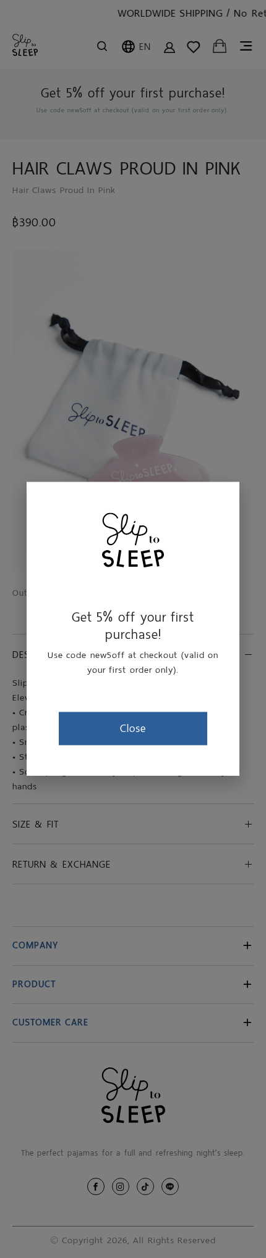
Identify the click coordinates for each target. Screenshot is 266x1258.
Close (133, 728)
